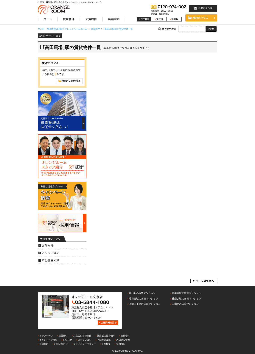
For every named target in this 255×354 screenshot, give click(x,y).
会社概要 (106, 344)
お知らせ (48, 245)
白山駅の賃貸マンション (185, 303)
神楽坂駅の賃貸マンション (186, 298)
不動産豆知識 (50, 260)
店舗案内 (43, 344)
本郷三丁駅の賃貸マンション (145, 303)
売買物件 (125, 335)
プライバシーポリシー (84, 344)
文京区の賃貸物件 (82, 335)
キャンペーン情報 (48, 339)
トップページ (46, 335)
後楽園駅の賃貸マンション (186, 293)
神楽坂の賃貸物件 (106, 335)
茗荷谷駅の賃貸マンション (143, 298)
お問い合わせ (61, 344)
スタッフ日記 (50, 252)
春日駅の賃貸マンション (142, 293)
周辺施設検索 (123, 339)
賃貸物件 (63, 335)
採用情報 (120, 344)
